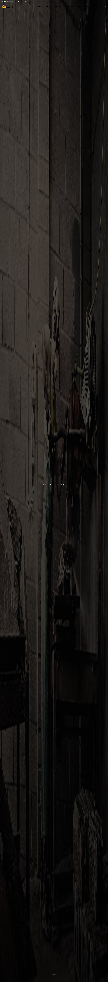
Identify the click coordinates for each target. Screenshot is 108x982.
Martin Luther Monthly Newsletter (93, 6)
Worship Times (58, 6)
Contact (79, 6)
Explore (49, 497)
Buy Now (59, 497)
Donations (38, 6)
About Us (47, 6)
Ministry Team (69, 6)
